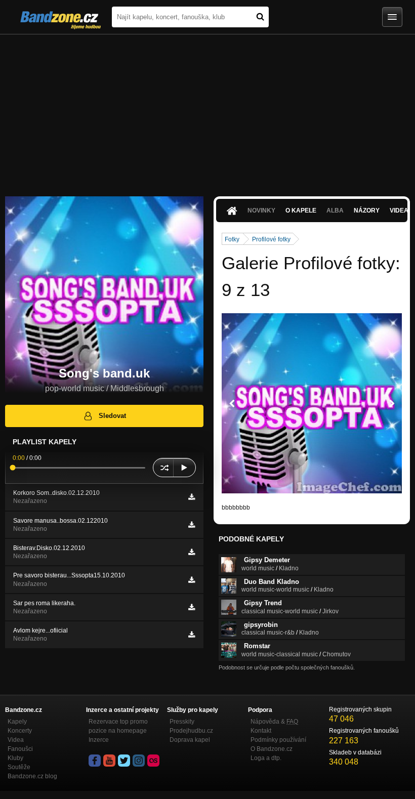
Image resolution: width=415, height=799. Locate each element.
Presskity (182, 721)
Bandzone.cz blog (32, 776)
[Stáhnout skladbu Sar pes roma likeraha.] (191, 607)
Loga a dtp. (266, 758)
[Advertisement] (207, 110)
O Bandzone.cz (272, 748)
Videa (16, 739)
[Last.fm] (153, 760)
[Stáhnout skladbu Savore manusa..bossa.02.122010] (191, 524)
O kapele (300, 210)
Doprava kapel (190, 739)
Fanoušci (20, 748)
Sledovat (112, 415)
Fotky (232, 239)
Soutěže (19, 767)
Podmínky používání (278, 739)
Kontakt (261, 730)
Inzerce (99, 739)
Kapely (17, 721)
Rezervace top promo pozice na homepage (118, 726)
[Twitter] (124, 760)
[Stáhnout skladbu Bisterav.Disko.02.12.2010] (191, 552)
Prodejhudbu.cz (191, 730)
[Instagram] (139, 760)
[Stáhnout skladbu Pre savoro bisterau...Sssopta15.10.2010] (191, 579)
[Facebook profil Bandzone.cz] (95, 760)
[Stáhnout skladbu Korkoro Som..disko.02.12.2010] (191, 496)
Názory (367, 210)
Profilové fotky (271, 239)
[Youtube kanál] (109, 760)
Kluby (15, 758)
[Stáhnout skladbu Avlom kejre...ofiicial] (191, 634)
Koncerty (20, 730)
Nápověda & (274, 721)
